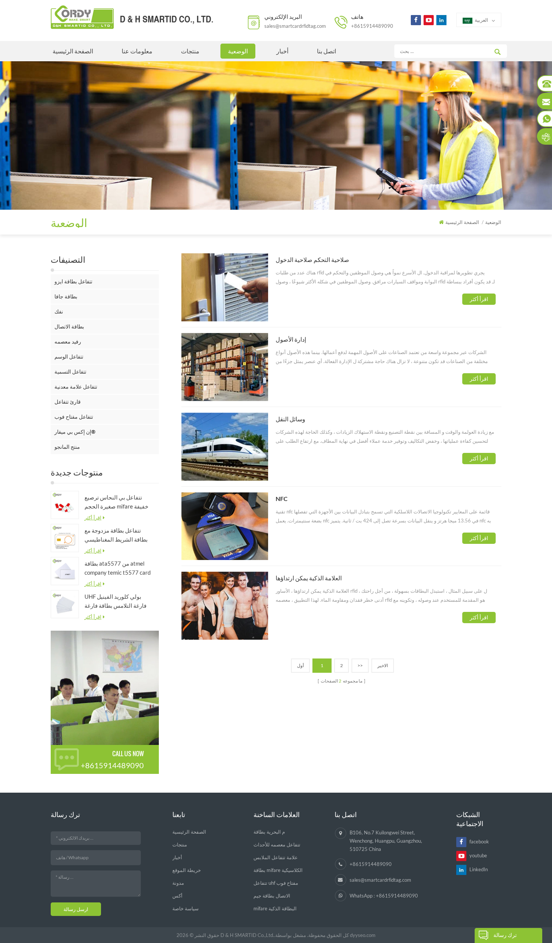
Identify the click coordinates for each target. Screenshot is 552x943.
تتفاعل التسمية (70, 371)
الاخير (382, 665)
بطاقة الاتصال (69, 326)
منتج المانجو (67, 446)
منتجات (190, 50)
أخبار (282, 50)
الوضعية (238, 50)
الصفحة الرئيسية (73, 50)
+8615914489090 (372, 26)
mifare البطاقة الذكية (275, 908)
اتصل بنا (326, 50)
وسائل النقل (290, 418)
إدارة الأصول (291, 339)
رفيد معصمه (67, 341)
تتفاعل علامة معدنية (75, 386)
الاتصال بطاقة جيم (271, 896)
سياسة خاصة (185, 908)
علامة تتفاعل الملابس (275, 857)
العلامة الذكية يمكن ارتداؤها (309, 577)
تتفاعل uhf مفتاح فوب (275, 883)
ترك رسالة (505, 935)
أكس (177, 896)
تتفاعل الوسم (68, 356)
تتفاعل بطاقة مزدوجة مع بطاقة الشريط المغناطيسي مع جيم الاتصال (116, 535)
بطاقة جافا (65, 296)
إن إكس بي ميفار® (74, 431)
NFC (282, 498)
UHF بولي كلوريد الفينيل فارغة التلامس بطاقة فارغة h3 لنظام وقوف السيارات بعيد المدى (115, 601)
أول (300, 665)
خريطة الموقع (186, 870)
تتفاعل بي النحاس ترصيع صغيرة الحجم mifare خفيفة (116, 502)
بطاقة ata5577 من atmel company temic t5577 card (117, 568)
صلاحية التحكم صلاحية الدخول (312, 259)
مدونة (178, 883)
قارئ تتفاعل (67, 401)
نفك (58, 311)
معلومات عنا (137, 50)
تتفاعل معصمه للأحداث (276, 845)
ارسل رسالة (75, 909)
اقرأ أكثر (92, 518)
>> (360, 665)
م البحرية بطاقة (269, 832)
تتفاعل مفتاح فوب (73, 416)
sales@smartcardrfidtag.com (295, 26)
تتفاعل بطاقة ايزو (73, 281)
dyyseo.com (363, 935)
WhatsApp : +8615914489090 (384, 896)
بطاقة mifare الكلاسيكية (278, 870)
